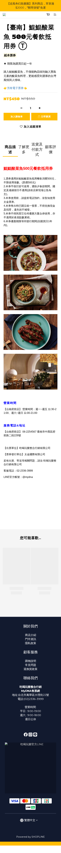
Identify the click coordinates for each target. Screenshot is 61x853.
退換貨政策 (30, 669)
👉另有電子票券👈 (15, 88)
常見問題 (30, 665)
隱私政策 (30, 643)
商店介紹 (30, 635)
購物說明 (30, 661)
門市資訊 (30, 639)
